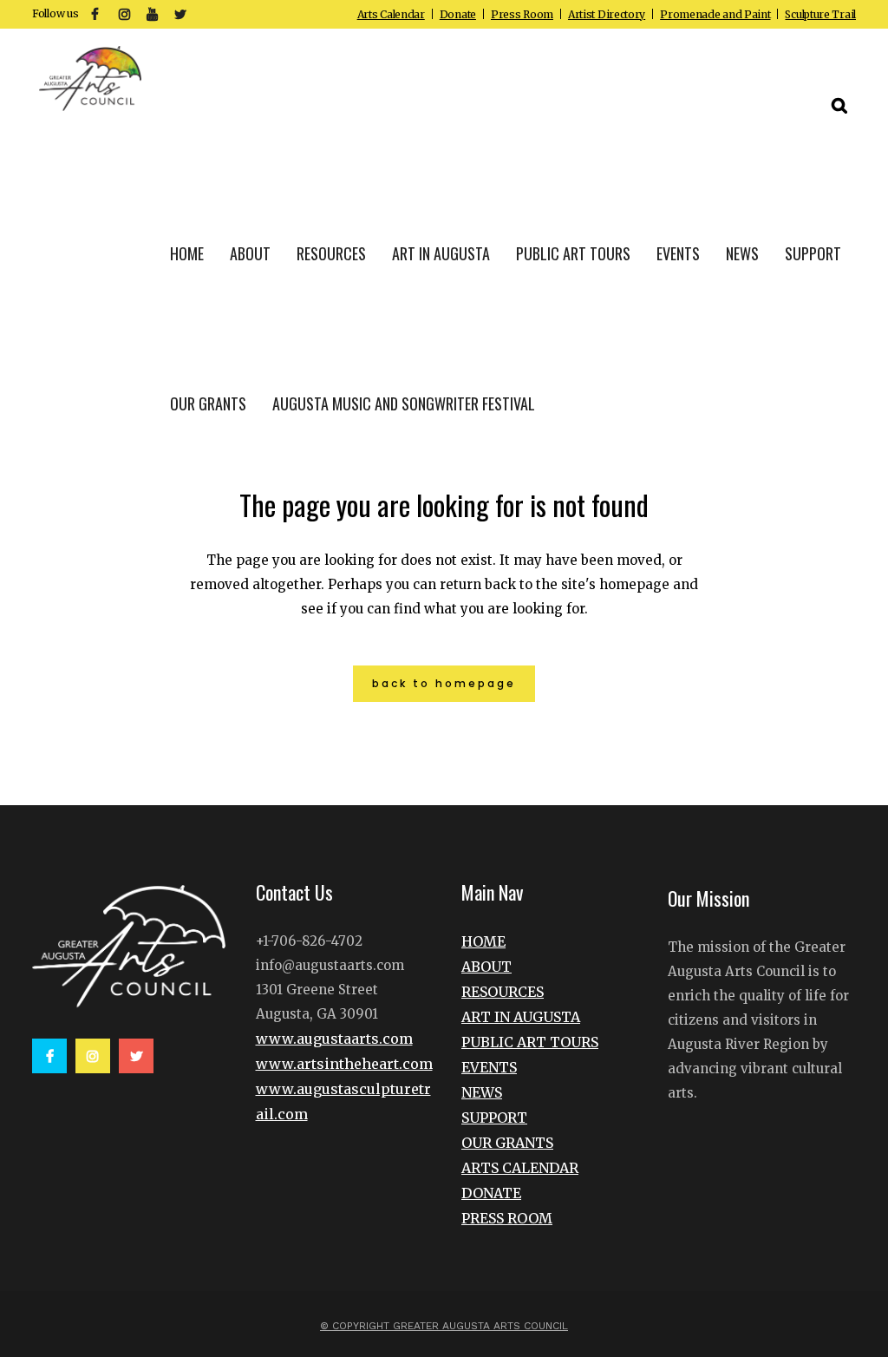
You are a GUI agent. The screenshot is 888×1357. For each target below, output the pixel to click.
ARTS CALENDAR (519, 1168)
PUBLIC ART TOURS (529, 1042)
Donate (458, 14)
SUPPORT (494, 1117)
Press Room (522, 14)
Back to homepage (444, 683)
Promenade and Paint (715, 14)
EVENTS (489, 1067)
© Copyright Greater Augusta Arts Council (444, 1326)
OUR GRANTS (507, 1142)
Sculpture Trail (820, 14)
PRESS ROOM (506, 1218)
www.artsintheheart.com (344, 1063)
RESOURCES (502, 991)
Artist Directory (606, 14)
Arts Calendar (391, 14)
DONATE (491, 1193)
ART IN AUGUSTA (520, 1017)
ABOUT (486, 966)
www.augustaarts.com (334, 1038)
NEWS (481, 1092)
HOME (483, 941)
